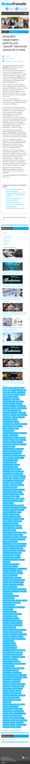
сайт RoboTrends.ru (16, 655)
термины (18, 691)
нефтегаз (23, 544)
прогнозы (18, 600)
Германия (13, 442)
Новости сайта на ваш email (8, 760)
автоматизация (7, 399)
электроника (19, 722)
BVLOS (22, 388)
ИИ (4, 481)
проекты (24, 600)
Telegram (18, 730)
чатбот (10, 718)
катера (5, 496)
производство (16, 603)
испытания (21, 490)
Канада (21, 494)
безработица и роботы (18, 417)
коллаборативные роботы (10, 501)
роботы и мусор (20, 639)
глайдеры (23, 444)
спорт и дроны (7, 680)
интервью (12, 485)
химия (11, 713)
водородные (23, 433)
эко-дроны (6, 722)
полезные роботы (18, 582)
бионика (16, 422)
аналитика (6, 408)
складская (6, 666)
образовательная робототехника (12, 553)
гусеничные (15, 456)
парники (5, 571)
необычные (16, 544)
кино (13, 499)
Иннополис (19, 483)
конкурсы (23, 508)
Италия (20, 492)
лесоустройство (7, 519)
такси (4, 689)
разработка (6, 623)
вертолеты (11, 429)
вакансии (19, 426)
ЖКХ (10, 476)
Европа (18, 471)
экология (12, 722)
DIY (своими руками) (17, 390)
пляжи (4, 575)
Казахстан (6, 494)
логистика (10, 521)
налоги (5, 542)
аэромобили (22, 413)
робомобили (18, 632)
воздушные (17, 438)
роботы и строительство (9, 646)
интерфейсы (20, 485)
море (4, 535)
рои (24, 650)
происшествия (20, 607)
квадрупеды (11, 496)
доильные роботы (8, 462)
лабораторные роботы (9, 517)
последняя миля (12, 587)
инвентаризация (18, 481)
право (24, 589)
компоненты (6, 508)
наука (9, 542)
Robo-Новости (14, 32)
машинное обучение (8, 526)
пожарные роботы (15, 580)
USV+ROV (16, 395)
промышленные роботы (9, 612)
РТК (13, 652)
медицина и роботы (8, 528)
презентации (6, 591)
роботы (21, 637)
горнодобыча (6, 447)
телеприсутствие (17, 689)
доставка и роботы (8, 469)
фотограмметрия (18, 711)
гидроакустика (7, 444)
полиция (5, 585)
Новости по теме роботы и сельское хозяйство (14, 199)
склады (12, 666)
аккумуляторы (21, 406)
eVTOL (5, 392)
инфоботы (6, 487)
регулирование (18, 625)
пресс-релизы (15, 591)
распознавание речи (16, 623)
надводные (23, 537)
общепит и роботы (8, 557)
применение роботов (9, 600)
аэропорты (6, 415)
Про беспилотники (23, 9)
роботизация (13, 634)
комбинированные (8, 503)
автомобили (16, 399)
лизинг (22, 519)
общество (17, 557)
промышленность (8, 609)
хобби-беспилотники (19, 713)
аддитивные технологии (9, 406)
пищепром (20, 573)
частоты (5, 718)
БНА (12, 424)
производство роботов (9, 607)
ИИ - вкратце (9, 481)
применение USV (7, 594)
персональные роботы (9, 573)
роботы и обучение (8, 641)
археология (6, 413)
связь (4, 659)
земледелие (7, 61)
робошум (19, 650)
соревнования (7, 670)
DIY (9, 390)
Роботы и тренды (23, 8)
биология (14, 419)
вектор (5, 429)
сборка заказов (15, 657)
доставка (16, 465)
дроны (13, 471)
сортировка (15, 670)
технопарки (6, 695)
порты (4, 587)
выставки (12, 440)
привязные (23, 591)
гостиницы (6, 451)
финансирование (8, 711)
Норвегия (5, 548)
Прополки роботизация (13, 202)
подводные (14, 575)
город (13, 447)
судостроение (16, 686)
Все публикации (8, 236)
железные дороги (8, 474)
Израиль (22, 478)
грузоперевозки (7, 453)
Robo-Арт (6, 244)
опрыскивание (7, 566)
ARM (14, 388)
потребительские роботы (10, 589)
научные (15, 542)
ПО (9, 575)
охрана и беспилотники (9, 569)
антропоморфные (12, 410)
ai (7, 388)
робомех (11, 632)
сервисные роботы (8, 664)
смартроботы (20, 668)
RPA (8, 395)
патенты (19, 571)
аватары (9, 397)
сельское (14, 659)
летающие (16, 519)
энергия (12, 725)
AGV (4, 388)
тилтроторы (21, 695)
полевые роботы (7, 582)
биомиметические (8, 422)
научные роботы (7, 544)
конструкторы (13, 510)
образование (21, 551)
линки (4, 521)
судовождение (7, 686)
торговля (10, 698)
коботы (22, 499)
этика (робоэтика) (21, 725)
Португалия (20, 585)
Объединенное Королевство (11, 560)
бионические (6, 424)
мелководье (18, 528)
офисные (14, 566)
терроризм (6, 693)
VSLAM (23, 395)
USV (11, 395)
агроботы (12, 404)
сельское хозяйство (17, 61)
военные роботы (7, 438)
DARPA (5, 390)
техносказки (14, 695)
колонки (20, 501)
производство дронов (9, 605)
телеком (9, 689)
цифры (19, 716)
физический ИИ (18, 709)
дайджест (22, 456)
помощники (12, 585)
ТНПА (4, 698)
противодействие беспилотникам (12, 614)
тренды (18, 700)
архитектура (14, 413)
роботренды (14, 637)
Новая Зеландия (20, 546)
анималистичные (21, 408)
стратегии (13, 684)
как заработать (14, 494)
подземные (18, 578)
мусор (20, 535)
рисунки (5, 632)
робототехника (22, 634)
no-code (14, 392)
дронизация (18, 469)
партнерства (12, 571)
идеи (10, 478)
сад (21, 652)
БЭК (15, 426)
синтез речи (22, 664)
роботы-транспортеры (9, 650)
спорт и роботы (16, 680)
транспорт (16, 698)
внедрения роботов (8, 431)
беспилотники (7, 419)
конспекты (6, 510)
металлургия (6, 530)
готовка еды (13, 451)
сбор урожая (6, 657)
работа (15, 616)
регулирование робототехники (11, 630)
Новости (5, 32)
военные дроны (13, 435)
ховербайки (6, 716)
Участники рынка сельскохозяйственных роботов (15, 207)
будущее (24, 424)
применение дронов (8, 598)
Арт (20, 410)
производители (7, 603)
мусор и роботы (7, 537)
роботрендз (6, 637)
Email (13, 730)
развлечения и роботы (9, 621)
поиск (22, 580)
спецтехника (18, 677)
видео (16, 429)
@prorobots (11, 8)
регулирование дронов (9, 628)
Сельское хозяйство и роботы (15, 204)
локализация (17, 521)
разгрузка (19, 621)
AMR (10, 388)
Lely (9, 392)
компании (21, 505)
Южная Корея (7, 727)
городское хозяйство (8, 449)
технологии (18, 693)
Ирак (11, 487)
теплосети (12, 691)
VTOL (4, 397)
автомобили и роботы (9, 401)
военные (5, 435)
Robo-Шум (6, 242)
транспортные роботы (9, 700)
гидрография (15, 444)
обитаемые (6, 551)
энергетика (6, 725)
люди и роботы (7, 523)
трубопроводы (7, 702)
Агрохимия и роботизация (14, 189)
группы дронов (17, 453)
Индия (12, 483)
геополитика (22, 440)
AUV (18, 388)
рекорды (23, 630)
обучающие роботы (8, 555)
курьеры (17, 514)
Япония (18, 727)
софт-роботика (17, 673)
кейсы (17, 496)
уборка (22, 704)
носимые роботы (14, 548)
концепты (21, 510)
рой (4, 652)
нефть (4, 546)
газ (17, 440)
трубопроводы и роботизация (11, 704)
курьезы (11, 514)
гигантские (20, 442)
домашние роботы (8, 465)
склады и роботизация (9, 668)
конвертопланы (15, 508)
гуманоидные (6, 456)
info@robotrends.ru (8, 759)
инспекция (6, 485)
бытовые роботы (7, 426)
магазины (15, 523)
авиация (15, 397)
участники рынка (7, 709)
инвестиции (6, 483)
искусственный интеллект (10, 490)
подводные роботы (8, 578)
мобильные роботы (8, 533)
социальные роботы (8, 677)
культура (5, 514)
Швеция (13, 720)
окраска (22, 560)
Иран (15, 487)
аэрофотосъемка (22, 415)
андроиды (13, 408)
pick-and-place (21, 392)
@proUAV (11, 9)
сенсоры (17, 661)
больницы (17, 424)
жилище (5, 476)
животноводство (18, 474)
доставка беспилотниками (10, 467)
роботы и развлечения (9, 643)
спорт (25, 677)
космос (19, 512)
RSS (10, 730)
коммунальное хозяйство (10, 505)
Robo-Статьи (7, 240)
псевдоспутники (7, 616)
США (22, 686)
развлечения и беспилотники (11, 618)
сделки (9, 659)
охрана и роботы (21, 569)
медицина (18, 526)
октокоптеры (6, 562)
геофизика (6, 442)
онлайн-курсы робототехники (11, 564)
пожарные (6, 580)
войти (4, 219)
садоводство (6, 655)
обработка (13, 551)
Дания (4, 458)
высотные (5, 440)
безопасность (6, 417)
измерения (16, 478)
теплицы (5, 691)
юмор (13, 727)
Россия (8, 652)
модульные (18, 533)
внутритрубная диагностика (10, 433)
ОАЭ (21, 548)
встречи (23, 438)
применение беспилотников (10, 596)
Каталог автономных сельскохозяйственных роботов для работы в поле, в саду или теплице (15, 193)
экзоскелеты (23, 720)
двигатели (10, 458)
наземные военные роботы (17, 539)
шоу (17, 720)
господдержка (19, 449)
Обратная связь (8, 739)
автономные (19, 401)
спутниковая (6, 682)
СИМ (16, 664)
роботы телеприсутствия (10, 648)
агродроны (19, 404)
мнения (13, 530)
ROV (4, 395)
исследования (7, 492)
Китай (17, 499)
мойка (24, 533)
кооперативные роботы (9, 512)
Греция (20, 451)
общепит (17, 555)
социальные (22, 675)
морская (9, 535)
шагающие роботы (19, 718)
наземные (6, 539)
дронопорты (6, 471)
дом (15, 462)
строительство (21, 684)
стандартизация (15, 682)
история (14, 492)
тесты (11, 693)
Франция (5, 713)
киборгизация (6, 499)
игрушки (5, 478)
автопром (5, 404)
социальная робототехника (10, 675)
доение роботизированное (10, 460)
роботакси (6, 634)
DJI (25, 390)
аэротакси (13, 415)
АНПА (4, 410)
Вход (27, 757)
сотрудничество (7, 673)
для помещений (19, 458)
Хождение (13, 716)
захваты (15, 476)
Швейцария (6, 720)
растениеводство (7, 625)
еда (22, 471)
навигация (16, 537)
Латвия (19, 517)
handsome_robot (8, 58)
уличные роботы (13, 707)
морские (15, 535)
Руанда (17, 652)
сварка (22, 657)
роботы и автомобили (9, 639)
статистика (6, 684)
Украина (5, 707)
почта (19, 589)
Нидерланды (11, 546)
